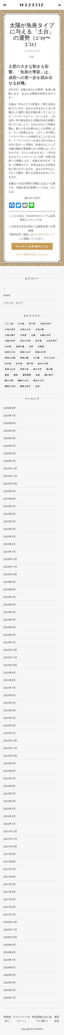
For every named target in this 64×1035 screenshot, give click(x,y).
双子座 (32, 323)
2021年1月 (9, 914)
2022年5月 (9, 793)
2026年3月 (9, 445)
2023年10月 (10, 665)
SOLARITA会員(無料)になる (32, 246)
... (32, 19)
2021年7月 (9, 869)
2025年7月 (9, 506)
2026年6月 (9, 423)
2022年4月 (9, 801)
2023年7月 (9, 687)
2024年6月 (9, 604)
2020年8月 (9, 952)
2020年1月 (9, 997)
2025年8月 (9, 498)
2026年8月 (9, 408)
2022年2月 (9, 816)
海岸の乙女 (10, 352)
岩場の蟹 (20, 346)
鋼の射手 (49, 375)
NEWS (6, 295)
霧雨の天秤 (10, 386)
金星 (38, 375)
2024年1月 (9, 642)
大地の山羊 (25, 329)
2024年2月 (9, 634)
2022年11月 (10, 748)
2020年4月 (9, 982)
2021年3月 (9, 899)
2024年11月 (10, 566)
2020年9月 (9, 944)
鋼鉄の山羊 (23, 380)
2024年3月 (9, 627)
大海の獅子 (10, 335)
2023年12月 (10, 649)
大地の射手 (10, 329)
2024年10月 (10, 574)
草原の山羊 (10, 369)
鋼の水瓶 (9, 380)
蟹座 (7, 375)
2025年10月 (10, 483)
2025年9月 (9, 491)
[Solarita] (32, 4)
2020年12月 (10, 922)
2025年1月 (9, 551)
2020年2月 (9, 990)
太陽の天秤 (45, 335)
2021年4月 (9, 891)
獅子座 (30, 363)
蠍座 (16, 375)
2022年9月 (9, 763)
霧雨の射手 (25, 386)
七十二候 (9, 323)
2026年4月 (9, 438)
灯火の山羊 (49, 357)
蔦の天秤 (37, 369)
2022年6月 (9, 786)
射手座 (38, 340)
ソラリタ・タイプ (13, 302)
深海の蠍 (24, 357)
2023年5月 (9, 702)
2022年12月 (10, 740)
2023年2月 (9, 725)
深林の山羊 (25, 352)
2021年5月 (9, 884)
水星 (31, 346)
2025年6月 (9, 513)
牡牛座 (8, 363)
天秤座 (23, 335)
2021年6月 (9, 876)
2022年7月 (9, 778)
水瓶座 (41, 346)
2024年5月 (9, 612)
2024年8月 (9, 589)
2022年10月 (10, 755)
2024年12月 (10, 559)
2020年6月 (9, 967)
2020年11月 (10, 929)
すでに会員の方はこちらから (32, 254)
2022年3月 (9, 808)
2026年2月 (9, 453)
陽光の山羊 (38, 380)
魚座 (32, 57)
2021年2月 (9, 906)
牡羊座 (19, 363)
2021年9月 (9, 854)
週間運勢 (27, 375)
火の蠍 (36, 357)
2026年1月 (9, 460)
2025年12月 (10, 468)
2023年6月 (9, 695)
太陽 (33, 335)
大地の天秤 (45, 323)
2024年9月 (9, 581)
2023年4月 (9, 710)
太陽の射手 (10, 340)
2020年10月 (10, 937)
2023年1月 (9, 733)
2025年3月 (9, 536)
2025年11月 (10, 476)
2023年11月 (10, 657)
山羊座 (8, 346)
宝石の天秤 (25, 340)
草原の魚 (24, 369)
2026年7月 (9, 415)
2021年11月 (10, 838)
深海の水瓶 (10, 357)
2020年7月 (9, 959)
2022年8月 (9, 770)
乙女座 (21, 323)
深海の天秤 (40, 352)
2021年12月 (10, 831)
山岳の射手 (51, 340)
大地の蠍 (39, 329)
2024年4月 (9, 619)
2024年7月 (9, 597)
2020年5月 (9, 974)
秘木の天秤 (43, 363)
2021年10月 (10, 846)
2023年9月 (9, 672)
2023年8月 (9, 680)
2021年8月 (9, 861)
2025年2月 (9, 544)
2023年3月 (9, 717)
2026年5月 (9, 430)
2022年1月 (9, 823)
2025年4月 (9, 528)
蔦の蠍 (49, 369)
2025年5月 (9, 521)
